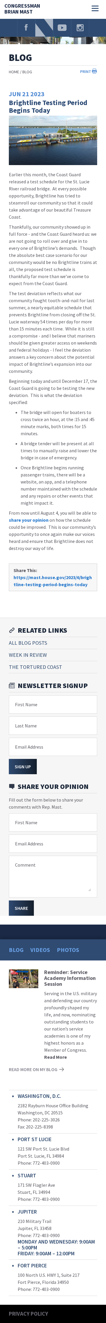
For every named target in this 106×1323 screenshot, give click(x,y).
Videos (40, 949)
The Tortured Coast (35, 667)
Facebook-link (26, 27)
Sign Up (23, 766)
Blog (27, 71)
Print (85, 71)
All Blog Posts (28, 642)
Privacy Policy (28, 1313)
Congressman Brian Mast (22, 9)
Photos (68, 949)
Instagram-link (80, 27)
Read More (55, 1057)
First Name (26, 704)
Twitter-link (44, 27)
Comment (25, 865)
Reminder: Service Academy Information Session (70, 978)
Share (21, 908)
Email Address (29, 747)
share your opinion (29, 520)
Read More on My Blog (33, 1069)
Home (14, 71)
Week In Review (28, 654)
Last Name (26, 726)
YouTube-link (62, 27)
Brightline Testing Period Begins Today (48, 106)
